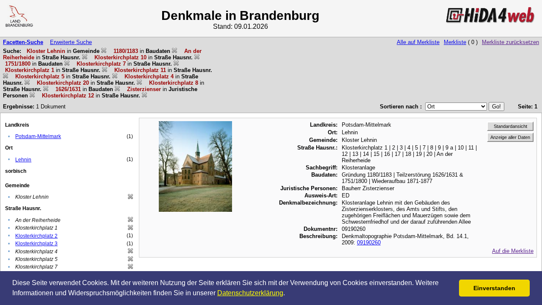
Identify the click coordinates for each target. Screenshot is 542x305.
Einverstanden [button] (494, 288)
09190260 (369, 242)
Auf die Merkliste (513, 251)
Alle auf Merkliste (418, 42)
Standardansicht (510, 126)
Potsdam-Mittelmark (38, 136)
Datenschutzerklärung (250, 293)
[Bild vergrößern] (195, 124)
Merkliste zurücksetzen (510, 42)
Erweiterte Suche (71, 42)
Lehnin (23, 160)
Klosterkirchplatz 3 (36, 244)
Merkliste (455, 42)
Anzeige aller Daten (510, 137)
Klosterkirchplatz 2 (36, 236)
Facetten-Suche (23, 42)
